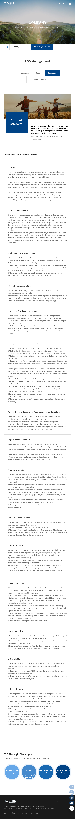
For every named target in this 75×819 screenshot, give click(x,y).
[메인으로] (7, 47)
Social (38, 73)
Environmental (24, 73)
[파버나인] (9, 3)
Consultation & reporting (38, 79)
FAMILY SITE (59, 802)
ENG (63, 4)
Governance (52, 73)
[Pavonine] (10, 801)
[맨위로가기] (71, 808)
